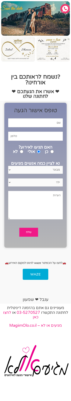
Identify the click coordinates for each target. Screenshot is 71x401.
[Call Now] (65, 8)
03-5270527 (28, 312)
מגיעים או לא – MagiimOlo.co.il (35, 325)
